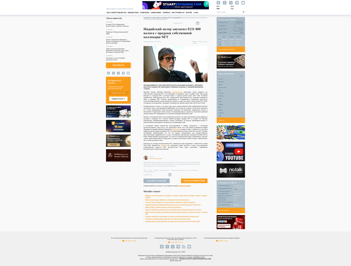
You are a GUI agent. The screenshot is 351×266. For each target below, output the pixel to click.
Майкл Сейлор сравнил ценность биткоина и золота (163, 207)
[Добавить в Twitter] (189, 23)
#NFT (145, 170)
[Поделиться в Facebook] (185, 23)
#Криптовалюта (165, 170)
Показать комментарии (194, 181)
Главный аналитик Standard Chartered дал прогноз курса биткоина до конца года (173, 205)
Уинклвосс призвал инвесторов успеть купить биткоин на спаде (167, 219)
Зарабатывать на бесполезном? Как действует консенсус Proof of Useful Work (172, 221)
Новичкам (144, 13)
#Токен (150, 170)
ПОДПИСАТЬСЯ (117, 99)
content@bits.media (177, 242)
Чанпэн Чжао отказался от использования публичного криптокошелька (170, 202)
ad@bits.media (223, 241)
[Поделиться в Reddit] (206, 23)
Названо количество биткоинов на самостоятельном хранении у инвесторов (172, 216)
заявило (163, 145)
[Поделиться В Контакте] (201, 23)
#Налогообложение (192, 170)
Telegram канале (184, 186)
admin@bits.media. (199, 257)
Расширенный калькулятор (226, 49)
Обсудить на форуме (156, 181)
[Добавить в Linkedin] (197, 23)
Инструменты (178, 13)
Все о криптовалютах (116, 13)
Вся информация (223, 210)
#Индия (156, 170)
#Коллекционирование (178, 170)
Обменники (156, 13)
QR (209, 259)
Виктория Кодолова (156, 158)
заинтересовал (177, 92)
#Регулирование (149, 172)
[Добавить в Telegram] (193, 23)
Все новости (118, 65)
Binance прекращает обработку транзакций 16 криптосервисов (167, 200)
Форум (189, 13)
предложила (176, 129)
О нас (195, 13)
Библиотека (133, 13)
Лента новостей (114, 18)
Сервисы (166, 13)
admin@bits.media (130, 241)
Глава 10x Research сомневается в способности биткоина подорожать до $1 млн (173, 210)
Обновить (221, 120)
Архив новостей (175, 260)
